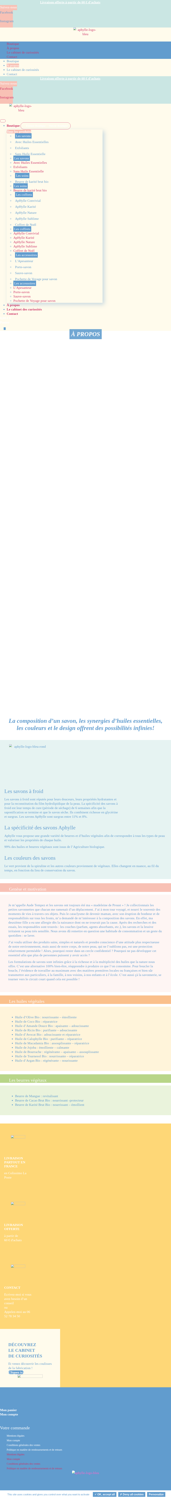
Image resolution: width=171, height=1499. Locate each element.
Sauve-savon (23, 273)
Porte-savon (23, 267)
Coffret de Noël (25, 224)
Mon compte (13, 1440)
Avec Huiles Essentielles (32, 142)
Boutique (13, 44)
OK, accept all (106, 1494)
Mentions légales (15, 1435)
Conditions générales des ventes (23, 1445)
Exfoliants (22, 148)
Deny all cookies (133, 1494)
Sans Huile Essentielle (30, 154)
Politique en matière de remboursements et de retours (34, 1449)
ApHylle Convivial (28, 200)
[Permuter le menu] (3, 120)
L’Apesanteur (24, 261)
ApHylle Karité (25, 206)
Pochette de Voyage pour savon (36, 279)
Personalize (156, 1494)
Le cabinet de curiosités (23, 52)
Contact (12, 57)
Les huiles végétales (26, 1001)
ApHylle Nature (26, 212)
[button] (85, 887)
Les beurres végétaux (28, 1080)
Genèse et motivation (27, 889)
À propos (13, 48)
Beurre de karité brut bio (31, 181)
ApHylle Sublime (27, 218)
